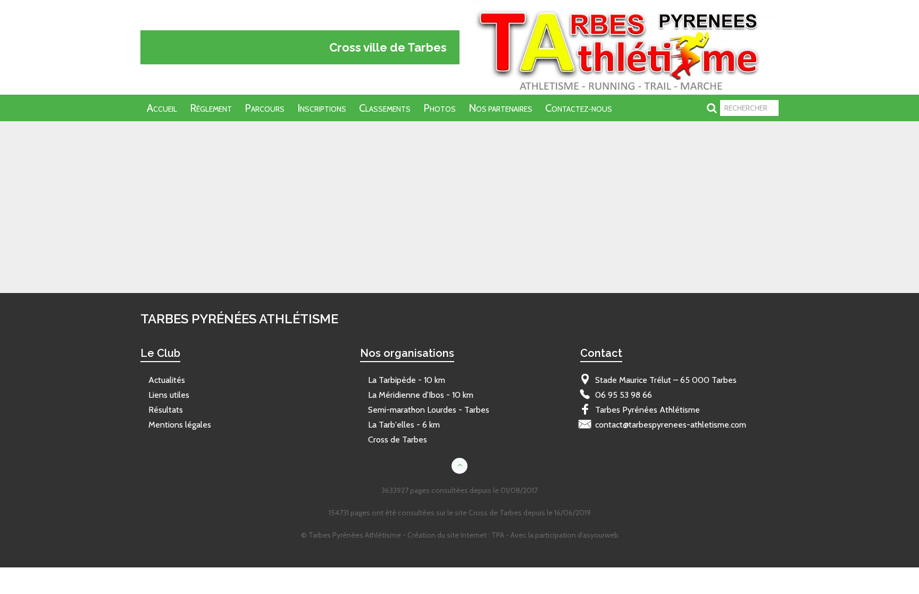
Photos (439, 108)
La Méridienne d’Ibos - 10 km (420, 395)
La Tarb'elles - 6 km (404, 425)
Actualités (166, 380)
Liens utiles (168, 395)
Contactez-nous (578, 108)
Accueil (162, 108)
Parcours (265, 108)
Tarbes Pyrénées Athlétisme (186, 138)
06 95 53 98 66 (623, 395)
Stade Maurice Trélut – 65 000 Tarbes (666, 380)
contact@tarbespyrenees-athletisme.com (670, 425)
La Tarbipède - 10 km (406, 380)
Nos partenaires (500, 108)
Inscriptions (321, 108)
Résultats (165, 410)
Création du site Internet (447, 535)
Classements (385, 108)
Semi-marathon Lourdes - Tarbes (428, 410)
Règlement (211, 108)
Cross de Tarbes (397, 439)
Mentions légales (179, 425)
